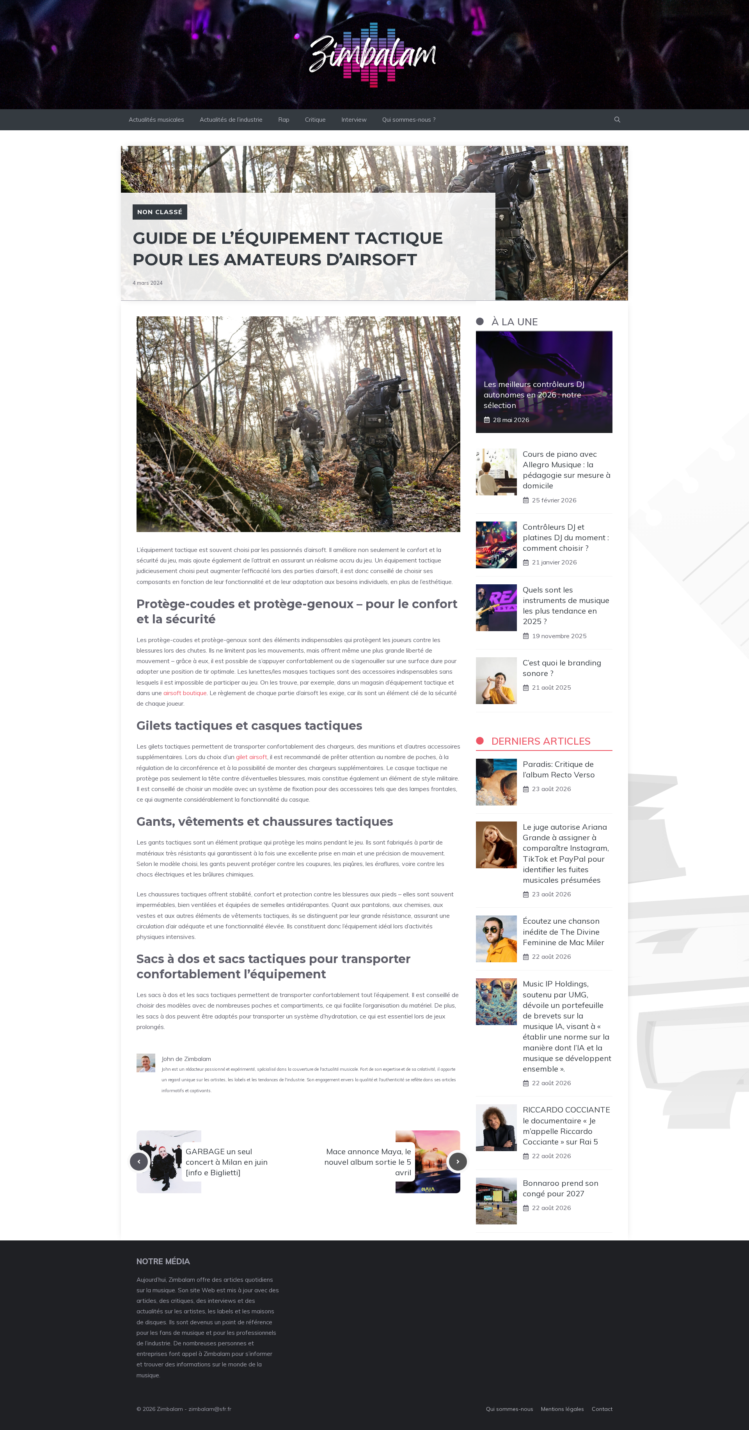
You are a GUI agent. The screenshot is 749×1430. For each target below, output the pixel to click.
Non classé (160, 212)
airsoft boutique (185, 693)
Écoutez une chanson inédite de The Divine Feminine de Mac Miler (563, 931)
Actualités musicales (156, 119)
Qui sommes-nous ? (409, 119)
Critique (315, 119)
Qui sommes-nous (509, 1408)
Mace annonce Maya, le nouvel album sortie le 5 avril (367, 1161)
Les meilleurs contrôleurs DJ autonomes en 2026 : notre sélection (534, 394)
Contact (602, 1408)
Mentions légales (562, 1408)
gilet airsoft (251, 757)
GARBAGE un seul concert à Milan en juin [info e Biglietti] (227, 1161)
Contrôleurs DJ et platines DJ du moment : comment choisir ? (566, 537)
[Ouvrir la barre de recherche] (617, 119)
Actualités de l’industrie (231, 119)
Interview (354, 119)
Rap (283, 119)
